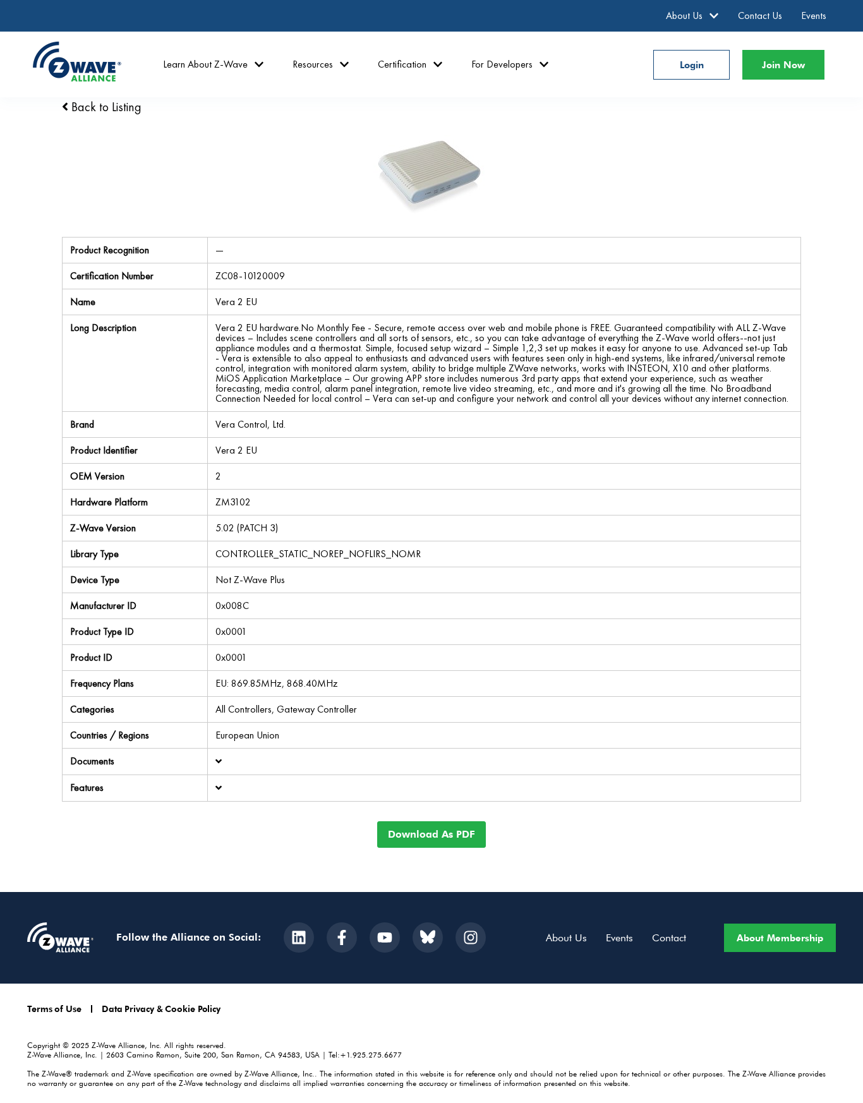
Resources (313, 64)
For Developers (502, 64)
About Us (684, 15)
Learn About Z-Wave (205, 64)
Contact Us (760, 15)
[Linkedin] (299, 937)
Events (813, 15)
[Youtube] (385, 937)
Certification (402, 64)
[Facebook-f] (342, 937)
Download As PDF (431, 834)
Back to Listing (105, 107)
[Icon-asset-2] (428, 937)
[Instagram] (471, 937)
